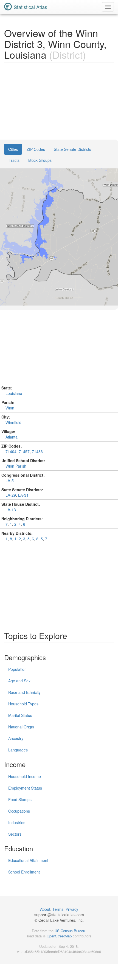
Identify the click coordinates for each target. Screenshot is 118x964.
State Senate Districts (72, 149)
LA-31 (23, 495)
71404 (10, 451)
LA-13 (10, 509)
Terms (57, 909)
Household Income (24, 776)
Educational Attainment (28, 860)
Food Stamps (20, 799)
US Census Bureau (70, 930)
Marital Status (20, 715)
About (45, 909)
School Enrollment (24, 872)
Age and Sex (19, 680)
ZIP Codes (36, 149)
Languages (18, 750)
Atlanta (11, 437)
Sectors (14, 834)
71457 (24, 451)
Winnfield (13, 422)
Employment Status (25, 788)
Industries (16, 822)
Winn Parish (15, 466)
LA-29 (10, 495)
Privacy (72, 909)
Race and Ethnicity (24, 692)
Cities (13, 149)
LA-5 (9, 480)
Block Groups (40, 160)
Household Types (23, 703)
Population (17, 669)
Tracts (14, 160)
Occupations (19, 811)
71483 (37, 451)
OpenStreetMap (59, 935)
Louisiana (13, 393)
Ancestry (15, 738)
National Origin (21, 727)
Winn (9, 408)
